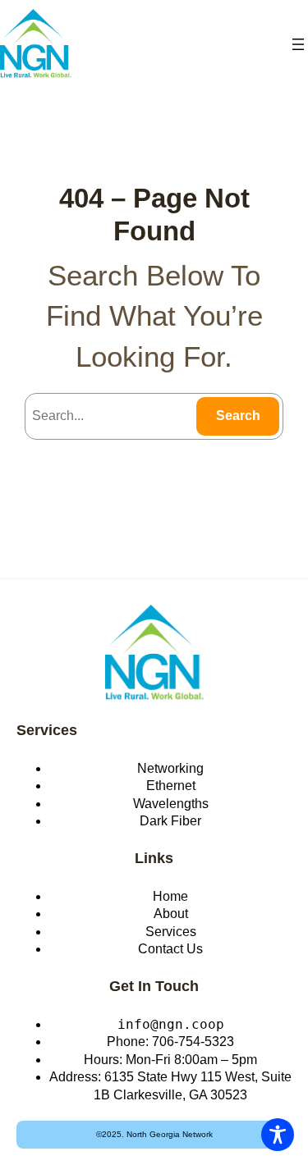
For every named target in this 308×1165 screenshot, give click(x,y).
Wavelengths (171, 804)
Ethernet (170, 786)
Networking (170, 768)
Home (170, 896)
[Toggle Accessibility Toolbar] (278, 1135)
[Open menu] (298, 44)
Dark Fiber (170, 821)
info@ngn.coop (170, 1024)
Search (238, 416)
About (171, 914)
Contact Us (170, 949)
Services (46, 730)
